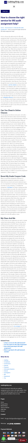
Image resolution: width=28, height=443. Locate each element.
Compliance (7, 362)
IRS (5, 374)
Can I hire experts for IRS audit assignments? (15, 344)
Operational (7, 376)
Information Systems (9, 369)
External (6, 365)
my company (17, 326)
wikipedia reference (8, 97)
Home (2, 27)
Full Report (10, 187)
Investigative (7, 372)
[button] (14, 6)
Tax (5, 378)
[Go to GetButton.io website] (3, 441)
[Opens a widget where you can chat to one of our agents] (22, 440)
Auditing (6, 360)
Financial (6, 367)
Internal (6, 371)
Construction (7, 363)
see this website (12, 85)
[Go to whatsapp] (3, 438)
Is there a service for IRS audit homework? (14, 342)
